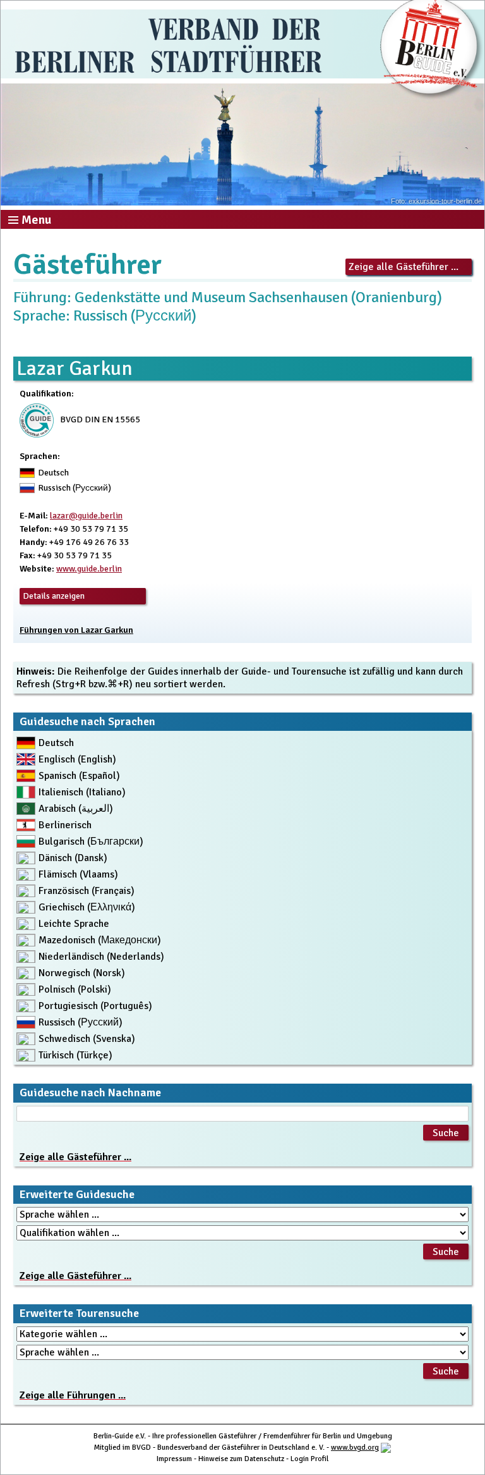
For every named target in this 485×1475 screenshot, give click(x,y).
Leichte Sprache (74, 923)
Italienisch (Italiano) (82, 792)
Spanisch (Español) (79, 775)
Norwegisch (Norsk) (82, 973)
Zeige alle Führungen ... (73, 1395)
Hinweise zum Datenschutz (241, 1459)
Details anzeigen (54, 596)
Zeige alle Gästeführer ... (403, 266)
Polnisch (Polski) (75, 989)
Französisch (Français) (87, 890)
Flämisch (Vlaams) (78, 874)
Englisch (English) (77, 759)
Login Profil (309, 1459)
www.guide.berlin (89, 568)
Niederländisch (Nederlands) (101, 956)
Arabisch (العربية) (76, 808)
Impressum (174, 1459)
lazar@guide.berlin (86, 515)
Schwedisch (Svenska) (87, 1038)
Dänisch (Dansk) (73, 858)
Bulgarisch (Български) (91, 841)
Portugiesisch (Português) (95, 1006)
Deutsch (56, 743)
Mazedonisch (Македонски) (100, 940)
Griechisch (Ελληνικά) (87, 907)
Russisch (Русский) (81, 1022)
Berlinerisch (65, 825)
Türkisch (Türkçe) (75, 1055)
